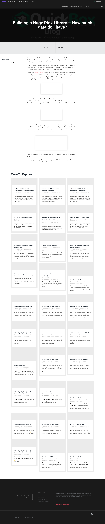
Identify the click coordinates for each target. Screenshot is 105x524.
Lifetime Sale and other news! (50, 333)
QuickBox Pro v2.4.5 (75, 457)
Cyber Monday (51, 248)
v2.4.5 (77, 460)
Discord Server (38, 72)
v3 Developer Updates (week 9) (22, 424)
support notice (24, 250)
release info (22, 194)
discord (31, 219)
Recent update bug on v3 (20, 274)
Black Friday (44, 248)
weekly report (27, 309)
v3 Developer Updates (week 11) (22, 392)
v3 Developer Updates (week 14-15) (79, 333)
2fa (88, 426)
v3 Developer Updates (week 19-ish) (23, 306)
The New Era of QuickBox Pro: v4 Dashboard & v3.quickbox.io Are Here (20, 1)
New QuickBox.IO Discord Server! (23, 217)
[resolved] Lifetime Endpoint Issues (79, 217)
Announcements (26, 192)
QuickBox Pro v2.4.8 (19, 365)
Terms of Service (59, 504)
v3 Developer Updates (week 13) (50, 359)
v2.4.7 (83, 401)
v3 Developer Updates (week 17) (79, 306)
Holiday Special (58, 248)
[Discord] (92, 514)
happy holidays (17, 250)
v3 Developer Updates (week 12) (79, 359)
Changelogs (81, 281)
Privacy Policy (66, 504)
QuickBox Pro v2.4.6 (47, 457)
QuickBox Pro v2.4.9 (75, 280)
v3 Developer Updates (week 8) (50, 424)
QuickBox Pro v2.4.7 (75, 398)
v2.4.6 (55, 460)
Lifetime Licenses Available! (49, 245)
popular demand (81, 427)
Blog (53, 47)
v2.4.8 (27, 368)
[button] (23, 59)
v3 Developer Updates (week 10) (51, 392)
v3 (48, 194)
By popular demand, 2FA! (77, 424)
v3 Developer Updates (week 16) (22, 333)
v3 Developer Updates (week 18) (51, 306)
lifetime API (44, 250)
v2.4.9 (83, 283)
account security (73, 427)
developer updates (46, 222)
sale (61, 336)
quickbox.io (88, 427)
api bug (87, 219)
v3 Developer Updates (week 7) (22, 451)
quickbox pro (16, 194)
